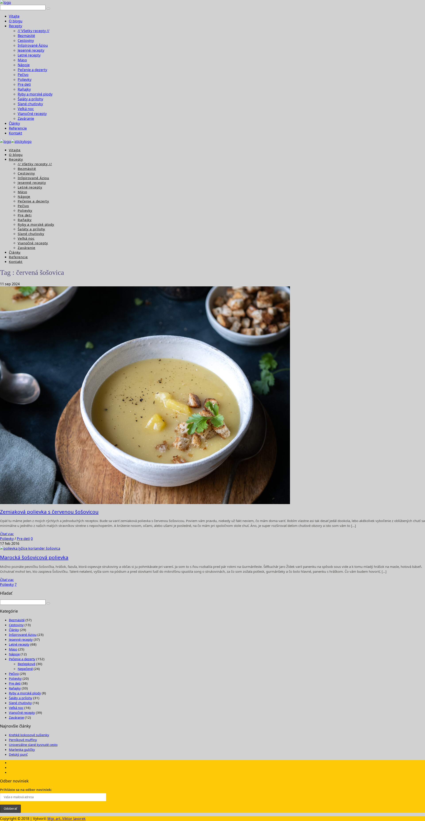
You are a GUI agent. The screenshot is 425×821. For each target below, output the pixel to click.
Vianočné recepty (32, 113)
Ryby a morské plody (35, 94)
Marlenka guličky (22, 749)
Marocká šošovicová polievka (34, 557)
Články (14, 123)
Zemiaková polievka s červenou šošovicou (49, 511)
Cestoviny (26, 40)
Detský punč (18, 754)
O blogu (15, 21)
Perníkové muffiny (23, 740)
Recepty (15, 25)
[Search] (48, 8)
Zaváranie (26, 118)
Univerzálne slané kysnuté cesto (33, 744)
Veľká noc (26, 108)
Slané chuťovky (30, 103)
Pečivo (23, 74)
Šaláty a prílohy (30, 99)
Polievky (24, 79)
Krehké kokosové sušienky (29, 735)
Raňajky (24, 89)
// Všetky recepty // (33, 30)
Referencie (18, 128)
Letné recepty (29, 55)
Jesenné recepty (31, 50)
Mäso (22, 60)
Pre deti (24, 84)
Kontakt (15, 133)
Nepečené (25, 668)
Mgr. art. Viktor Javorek (66, 818)
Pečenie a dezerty (32, 69)
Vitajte (14, 16)
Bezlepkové (26, 664)
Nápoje (24, 64)
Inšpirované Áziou (33, 45)
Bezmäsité (26, 35)
